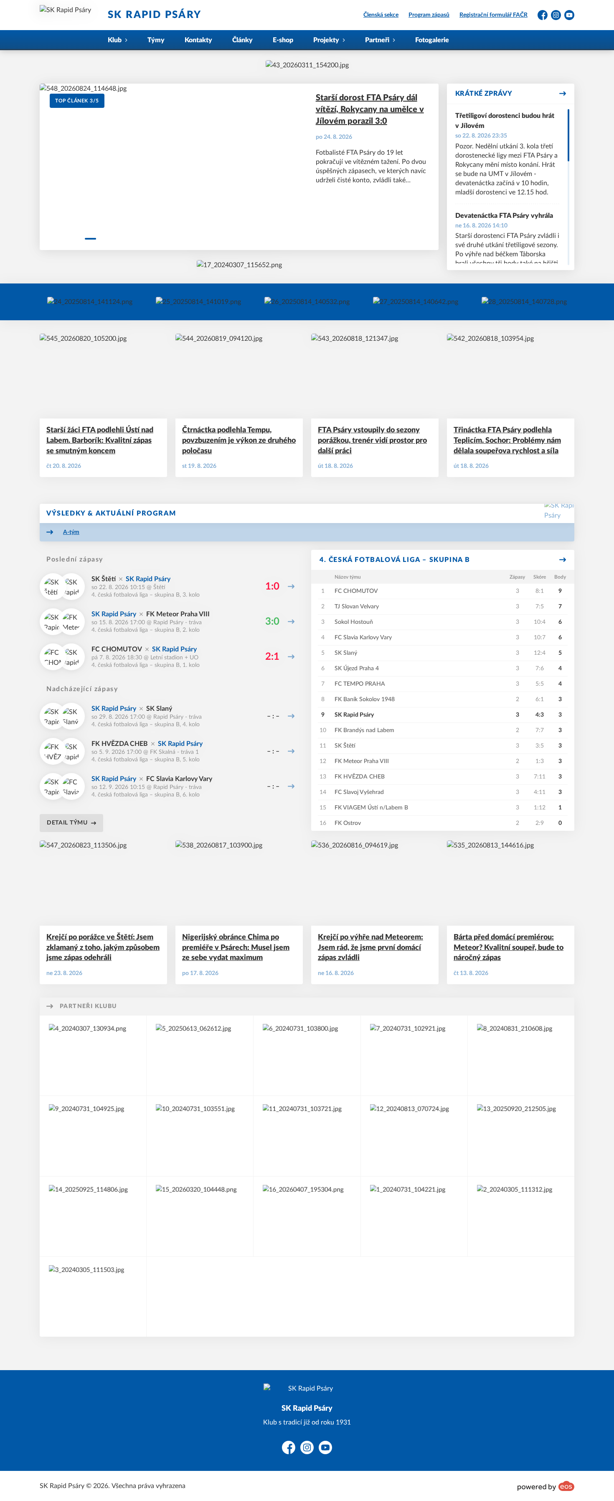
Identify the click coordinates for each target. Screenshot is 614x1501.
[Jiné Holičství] (414, 1216)
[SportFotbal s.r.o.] (93, 1216)
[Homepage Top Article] (239, 265)
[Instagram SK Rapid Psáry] (89, 302)
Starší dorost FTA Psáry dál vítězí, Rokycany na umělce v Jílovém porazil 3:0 (370, 109)
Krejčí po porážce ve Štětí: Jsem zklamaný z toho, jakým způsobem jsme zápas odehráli (103, 948)
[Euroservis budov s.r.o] (414, 1136)
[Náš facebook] (198, 302)
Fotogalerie (432, 40)
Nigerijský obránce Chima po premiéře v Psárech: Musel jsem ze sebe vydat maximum (235, 948)
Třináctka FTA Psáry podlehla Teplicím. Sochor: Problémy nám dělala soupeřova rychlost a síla (507, 440)
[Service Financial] (521, 1055)
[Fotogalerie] (415, 302)
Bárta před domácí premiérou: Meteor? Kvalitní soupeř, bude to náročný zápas (508, 948)
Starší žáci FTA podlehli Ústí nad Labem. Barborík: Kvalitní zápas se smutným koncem (99, 440)
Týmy (156, 40)
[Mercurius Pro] (93, 1297)
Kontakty (198, 40)
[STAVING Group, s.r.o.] (200, 1055)
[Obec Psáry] (521, 1216)
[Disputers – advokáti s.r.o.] (307, 1136)
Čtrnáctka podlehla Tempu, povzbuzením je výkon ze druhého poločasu (239, 440)
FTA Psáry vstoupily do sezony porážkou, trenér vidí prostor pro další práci (372, 440)
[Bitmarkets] (307, 1055)
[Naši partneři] (524, 302)
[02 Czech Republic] (521, 1136)
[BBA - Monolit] (93, 1136)
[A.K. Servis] (93, 1055)
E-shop (283, 40)
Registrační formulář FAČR (493, 15)
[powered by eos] (546, 1486)
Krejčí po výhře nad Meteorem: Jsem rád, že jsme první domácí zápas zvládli (370, 948)
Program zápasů (428, 15)
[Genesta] (200, 1216)
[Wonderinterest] (414, 1055)
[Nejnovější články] (307, 302)
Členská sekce (380, 15)
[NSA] (200, 1136)
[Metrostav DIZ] (307, 1216)
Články (242, 40)
